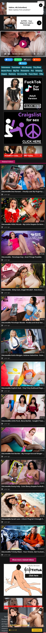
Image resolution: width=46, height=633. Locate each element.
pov (32, 71)
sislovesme (5, 67)
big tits (16, 71)
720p (41, 74)
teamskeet (16, 67)
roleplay (39, 71)
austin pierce (6, 71)
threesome (25, 71)
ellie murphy (27, 67)
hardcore (12, 74)
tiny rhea (37, 67)
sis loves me (22, 74)
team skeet (33, 74)
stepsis (4, 74)
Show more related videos (23, 560)
